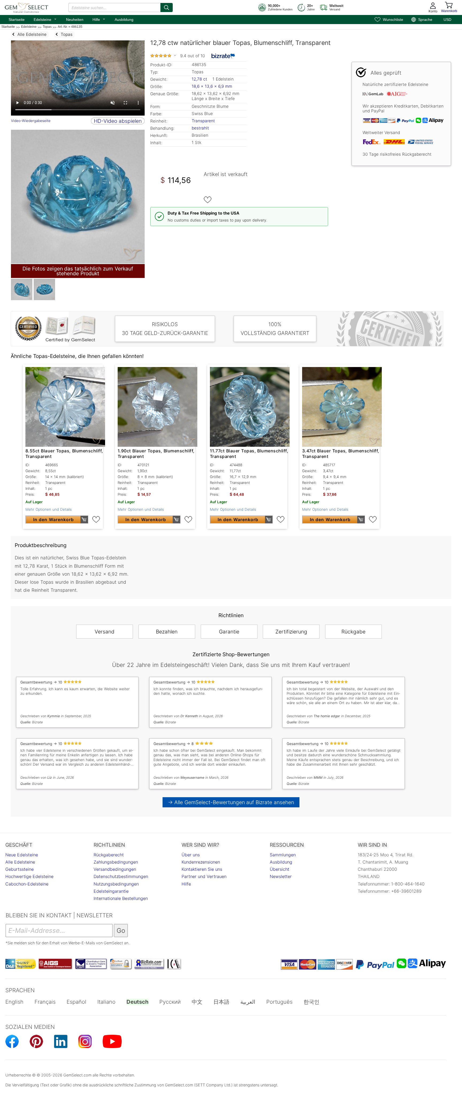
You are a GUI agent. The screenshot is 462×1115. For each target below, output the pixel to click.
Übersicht (279, 869)
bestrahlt (200, 128)
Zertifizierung (291, 631)
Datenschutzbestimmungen (121, 876)
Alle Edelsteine (20, 862)
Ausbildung (124, 19)
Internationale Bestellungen (121, 898)
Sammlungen (283, 854)
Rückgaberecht (109, 854)
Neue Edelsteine (21, 854)
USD (447, 19)
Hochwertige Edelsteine (29, 876)
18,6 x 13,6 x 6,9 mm (212, 86)
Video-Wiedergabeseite (31, 121)
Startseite (17, 19)
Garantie (229, 631)
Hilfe (99, 19)
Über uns (191, 854)
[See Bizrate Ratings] (223, 56)
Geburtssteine (19, 869)
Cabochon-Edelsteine (26, 884)
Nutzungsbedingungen (116, 884)
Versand (104, 631)
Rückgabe (353, 631)
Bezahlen (167, 631)
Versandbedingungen (115, 869)
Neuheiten (74, 19)
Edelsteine (45, 19)
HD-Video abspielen (118, 121)
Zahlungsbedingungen (116, 862)
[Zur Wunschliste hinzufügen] (208, 200)
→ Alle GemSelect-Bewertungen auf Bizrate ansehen (231, 802)
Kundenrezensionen (201, 862)
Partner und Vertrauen (204, 876)
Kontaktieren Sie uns (202, 869)
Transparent (203, 120)
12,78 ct (200, 79)
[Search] (166, 7)
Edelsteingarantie (111, 891)
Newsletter (281, 876)
